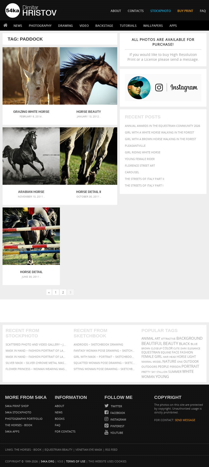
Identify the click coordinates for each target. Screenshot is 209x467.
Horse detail (31, 272)
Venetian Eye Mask (88, 449)
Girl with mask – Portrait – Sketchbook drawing (105, 357)
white (188, 371)
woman (148, 377)
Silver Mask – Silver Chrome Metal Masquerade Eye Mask (37, 363)
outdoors (149, 366)
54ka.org (47, 461)
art (157, 338)
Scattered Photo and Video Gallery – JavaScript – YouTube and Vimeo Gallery (37, 344)
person (175, 366)
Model (157, 361)
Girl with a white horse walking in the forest (159, 132)
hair (165, 357)
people (163, 366)
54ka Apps (12, 431)
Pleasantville (135, 146)
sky (153, 372)
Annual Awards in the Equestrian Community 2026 (162, 126)
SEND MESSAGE (185, 420)
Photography (40, 25)
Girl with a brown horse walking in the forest (160, 139)
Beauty (170, 343)
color (168, 348)
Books (59, 419)
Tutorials (128, 25)
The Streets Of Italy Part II (144, 179)
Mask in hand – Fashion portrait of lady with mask (37, 357)
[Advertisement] (105, 310)
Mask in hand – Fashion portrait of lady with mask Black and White (37, 350)
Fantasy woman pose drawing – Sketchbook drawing (105, 350)
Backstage (104, 25)
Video (84, 25)
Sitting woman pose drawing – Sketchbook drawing (105, 369)
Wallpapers (153, 25)
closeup (156, 348)
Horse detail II (88, 192)
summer (174, 372)
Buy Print (185, 11)
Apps (173, 25)
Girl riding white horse (142, 152)
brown (145, 348)
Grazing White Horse (31, 112)
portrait (190, 366)
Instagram (118, 419)
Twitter (116, 406)
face (175, 352)
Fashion (186, 352)
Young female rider (140, 159)
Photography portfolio (24, 419)
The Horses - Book (18, 425)
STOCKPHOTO (160, 11)
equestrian (150, 352)
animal (147, 338)
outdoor (191, 361)
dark (183, 348)
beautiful (151, 343)
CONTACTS (136, 11)
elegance (194, 348)
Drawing (65, 25)
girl (158, 356)
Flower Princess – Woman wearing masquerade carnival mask (37, 369)
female (147, 356)
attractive (168, 338)
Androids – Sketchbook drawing (98, 344)
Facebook (117, 413)
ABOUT (116, 11)
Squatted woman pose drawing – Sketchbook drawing (105, 363)
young (162, 376)
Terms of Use (75, 461)
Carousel (132, 172)
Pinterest (117, 426)
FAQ (203, 11)
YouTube (116, 433)
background (189, 338)
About (59, 406)
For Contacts (65, 431)
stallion (161, 372)
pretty (146, 372)
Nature (169, 361)
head (172, 357)
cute (176, 348)
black (184, 343)
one (180, 361)
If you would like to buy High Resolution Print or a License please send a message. (163, 49)
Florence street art (140, 165)
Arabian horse (31, 192)
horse (182, 356)
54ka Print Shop (17, 406)
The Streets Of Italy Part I (144, 185)
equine (166, 352)
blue (194, 344)
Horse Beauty (88, 112)
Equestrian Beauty (58, 449)
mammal (146, 361)
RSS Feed (111, 449)
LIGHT (191, 357)
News (18, 25)
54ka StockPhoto (18, 412)
